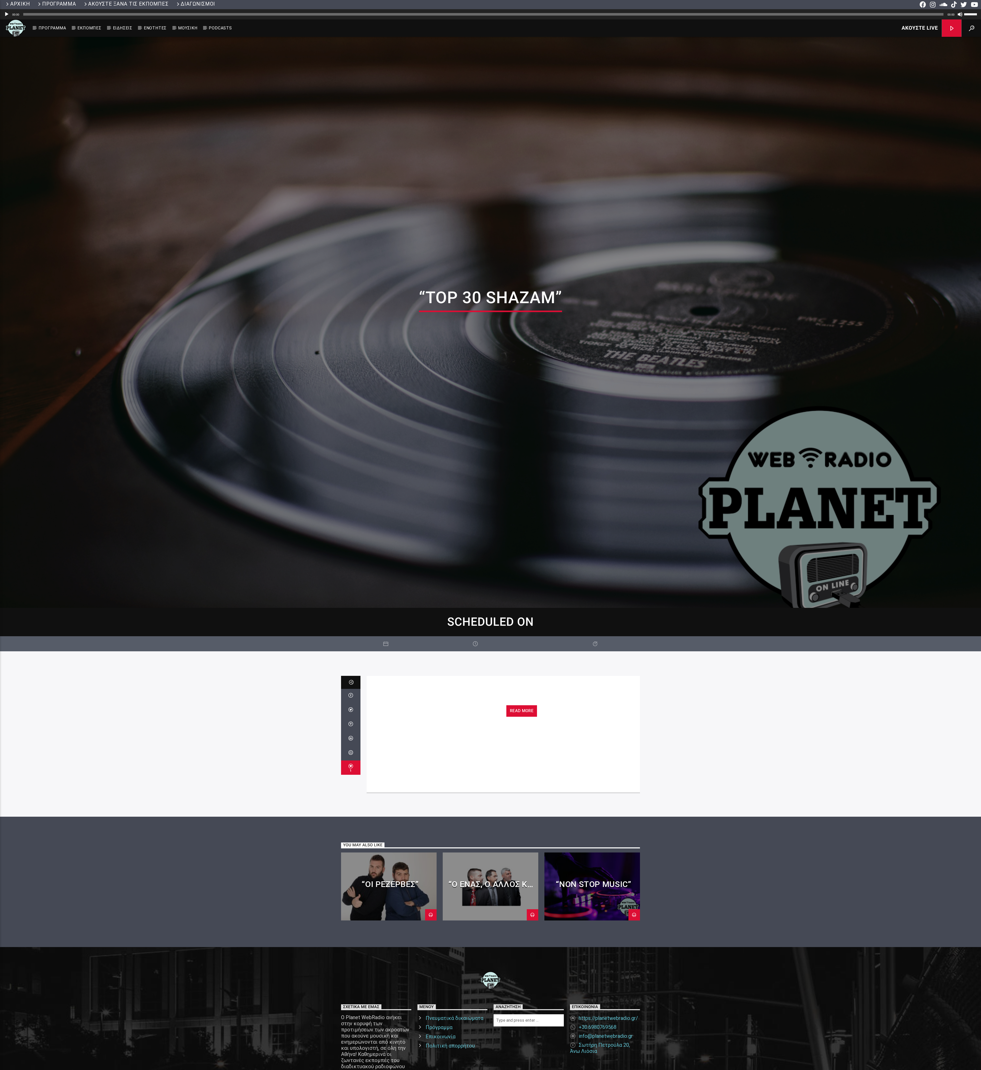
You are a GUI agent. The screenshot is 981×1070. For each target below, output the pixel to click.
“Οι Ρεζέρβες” (389, 906)
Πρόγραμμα (439, 1049)
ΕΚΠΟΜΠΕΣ (89, 28)
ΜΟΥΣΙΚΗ (187, 28)
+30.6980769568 (597, 1049)
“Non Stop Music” (593, 906)
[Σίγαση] (960, 14)
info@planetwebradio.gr (606, 1058)
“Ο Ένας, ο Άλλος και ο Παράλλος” (491, 910)
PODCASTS (220, 28)
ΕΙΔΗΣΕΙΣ (122, 28)
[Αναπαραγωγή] (6, 14)
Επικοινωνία (441, 1058)
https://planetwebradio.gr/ (608, 1040)
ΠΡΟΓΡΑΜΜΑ (59, 4)
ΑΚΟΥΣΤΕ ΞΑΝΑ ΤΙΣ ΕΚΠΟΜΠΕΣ (128, 4)
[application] (490, 14)
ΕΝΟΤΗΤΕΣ (155, 28)
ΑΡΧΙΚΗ (20, 4)
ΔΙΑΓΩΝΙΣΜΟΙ (198, 4)
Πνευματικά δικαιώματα (454, 1040)
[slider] (971, 13)
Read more (521, 732)
